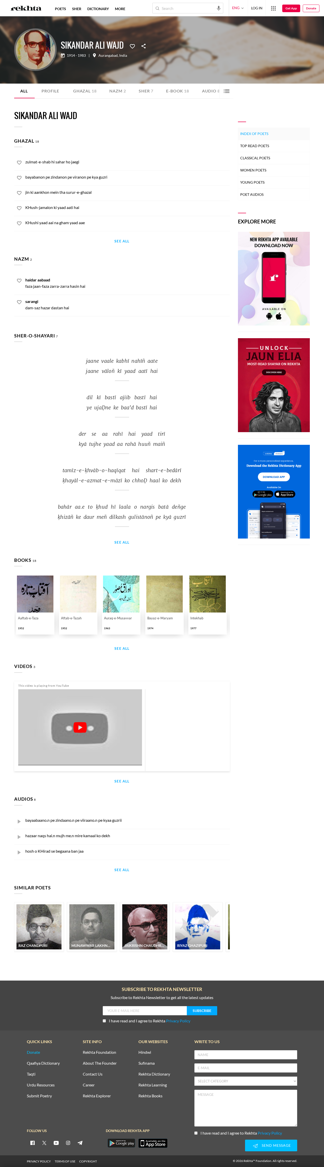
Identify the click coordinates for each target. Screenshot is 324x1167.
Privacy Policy (178, 1020)
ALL (24, 90)
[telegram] (80, 1143)
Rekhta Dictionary (154, 1074)
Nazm (117, 90)
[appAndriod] (121, 1143)
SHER (76, 9)
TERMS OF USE (65, 1161)
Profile (50, 90)
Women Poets (253, 170)
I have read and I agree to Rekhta (149, 1020)
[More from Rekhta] (273, 8)
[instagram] (68, 1143)
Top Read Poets (254, 146)
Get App (291, 8)
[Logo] (26, 9)
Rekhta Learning (152, 1085)
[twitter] (44, 1143)
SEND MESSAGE (276, 1145)
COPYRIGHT (88, 1161)
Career (89, 1085)
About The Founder (100, 1063)
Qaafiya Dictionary (43, 1063)
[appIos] (152, 1143)
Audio (211, 90)
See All (121, 241)
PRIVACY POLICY (39, 1161)
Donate (311, 8)
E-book (177, 90)
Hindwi (144, 1052)
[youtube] (56, 1143)
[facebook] (32, 1143)
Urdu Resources (41, 1085)
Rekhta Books (150, 1096)
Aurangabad (108, 55)
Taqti (31, 1074)
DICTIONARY (98, 9)
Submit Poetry (39, 1096)
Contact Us (93, 1074)
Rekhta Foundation (99, 1052)
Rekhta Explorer (97, 1096)
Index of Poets (254, 133)
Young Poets (252, 182)
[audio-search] (219, 8)
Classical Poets (255, 158)
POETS (60, 9)
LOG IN (256, 8)
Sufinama (146, 1063)
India (123, 55)
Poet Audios (252, 194)
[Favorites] (132, 45)
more (120, 9)
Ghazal (84, 90)
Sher (146, 90)
